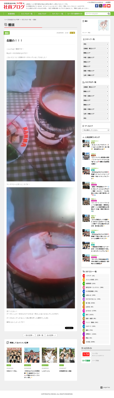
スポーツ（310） (91, 326)
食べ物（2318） (91, 303)
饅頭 (7, 33)
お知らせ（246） (91, 295)
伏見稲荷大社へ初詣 (65, 371)
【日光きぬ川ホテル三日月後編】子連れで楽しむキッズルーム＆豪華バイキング (100, 236)
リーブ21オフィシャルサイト (96, 2)
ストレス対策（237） (92, 279)
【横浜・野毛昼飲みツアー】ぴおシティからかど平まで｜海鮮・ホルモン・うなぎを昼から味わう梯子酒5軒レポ (100, 190)
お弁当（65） (90, 307)
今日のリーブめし (12, 371)
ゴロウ (8, 365)
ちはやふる (27, 365)
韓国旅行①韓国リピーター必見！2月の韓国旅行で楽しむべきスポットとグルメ (100, 249)
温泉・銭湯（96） (91, 318)
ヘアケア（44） (90, 276)
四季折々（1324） (91, 334)
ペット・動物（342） (92, 322)
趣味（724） (90, 330)
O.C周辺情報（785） (92, 291)
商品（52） (89, 338)
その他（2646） (91, 342)
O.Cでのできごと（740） (93, 299)
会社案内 (108, 2)
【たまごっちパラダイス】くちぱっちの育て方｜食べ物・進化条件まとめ (100, 147)
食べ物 (72, 33)
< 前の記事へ (29, 335)
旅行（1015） (90, 314)
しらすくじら (46, 371)
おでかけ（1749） (91, 311)
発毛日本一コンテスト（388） (95, 287)
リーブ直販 (95, 360)
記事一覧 (40, 335)
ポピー (61, 365)
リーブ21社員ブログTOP (11, 19)
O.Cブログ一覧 (26, 19)
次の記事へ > (51, 335)
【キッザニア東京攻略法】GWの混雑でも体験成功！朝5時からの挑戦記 (100, 261)
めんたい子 (45, 365)
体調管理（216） (91, 283)
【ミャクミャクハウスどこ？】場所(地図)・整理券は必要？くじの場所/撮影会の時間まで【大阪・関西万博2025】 (100, 207)
